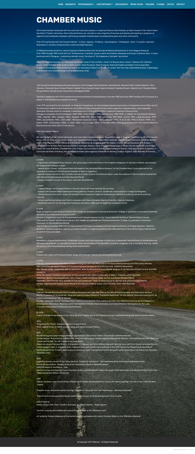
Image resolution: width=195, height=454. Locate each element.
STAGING (160, 4)
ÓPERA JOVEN (136, 4)
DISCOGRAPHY (121, 4)
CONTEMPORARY (104, 4)
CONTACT (180, 4)
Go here (190, 449)
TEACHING (149, 4)
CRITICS (170, 4)
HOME (60, 4)
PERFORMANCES (85, 4)
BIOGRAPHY (70, 4)
